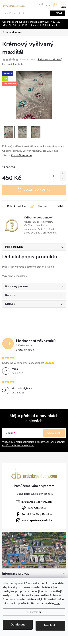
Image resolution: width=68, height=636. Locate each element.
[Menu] (63, 5)
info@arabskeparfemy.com (36, 502)
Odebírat (53, 433)
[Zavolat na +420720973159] (41, 5)
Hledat (57, 13)
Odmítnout (18, 625)
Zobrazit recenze (25, 349)
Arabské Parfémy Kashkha (36, 514)
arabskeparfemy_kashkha (37, 520)
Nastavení (34, 612)
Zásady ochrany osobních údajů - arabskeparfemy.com (33, 443)
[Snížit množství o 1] (63, 178)
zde (57, 603)
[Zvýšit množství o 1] (63, 173)
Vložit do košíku (37, 190)
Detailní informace (21, 155)
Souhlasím (50, 625)
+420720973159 (37, 508)
